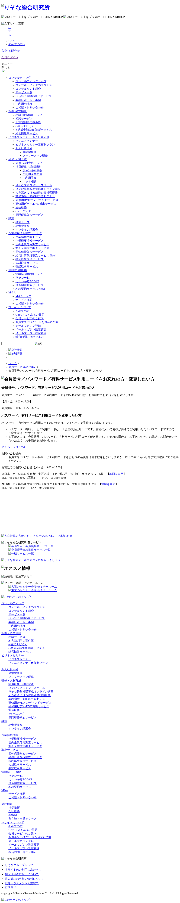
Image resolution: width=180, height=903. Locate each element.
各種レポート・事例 (28, 100)
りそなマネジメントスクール (33, 185)
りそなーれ (22, 277)
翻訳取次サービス (26, 266)
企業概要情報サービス (29, 240)
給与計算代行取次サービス (35, 255)
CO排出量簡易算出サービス (33, 96)
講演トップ (22, 222)
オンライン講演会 (26, 229)
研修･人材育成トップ (28, 163)
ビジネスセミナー (26, 140)
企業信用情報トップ (28, 236)
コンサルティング (19, 77)
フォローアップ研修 (35, 155)
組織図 (12, 815)
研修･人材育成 (17, 159)
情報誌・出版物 (11, 772)
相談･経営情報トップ (28, 114)
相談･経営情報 (17, 111)
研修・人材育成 (11, 680)
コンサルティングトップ (30, 81)
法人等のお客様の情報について (24, 878)
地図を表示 (116, 473)
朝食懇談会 (22, 225)
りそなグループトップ (19, 865)
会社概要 (14, 811)
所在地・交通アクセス (22, 818)
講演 (4, 721)
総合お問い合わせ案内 (29, 336)
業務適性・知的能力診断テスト (35, 196)
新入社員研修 (23, 148)
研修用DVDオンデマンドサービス (36, 199)
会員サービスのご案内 (29, 318)
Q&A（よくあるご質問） (31, 314)
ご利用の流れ (23, 103)
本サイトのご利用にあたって (23, 869)
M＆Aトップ (23, 296)
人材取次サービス (26, 262)
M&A (4, 790)
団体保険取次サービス (29, 251)
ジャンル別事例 (32, 170)
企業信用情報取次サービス (25, 233)
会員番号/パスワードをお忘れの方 (36, 322)
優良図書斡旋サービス (29, 285)
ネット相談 (29, 181)
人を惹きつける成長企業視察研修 (36, 192)
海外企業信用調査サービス (32, 248)
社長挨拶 (14, 807)
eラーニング (23, 211)
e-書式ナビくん (24, 126)
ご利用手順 (29, 177)
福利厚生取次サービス (29, 259)
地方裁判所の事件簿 (28, 122)
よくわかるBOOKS (27, 281)
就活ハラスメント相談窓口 (22, 883)
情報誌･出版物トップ (28, 273)
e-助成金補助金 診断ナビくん (33, 129)
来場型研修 (29, 151)
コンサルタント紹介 (28, 88)
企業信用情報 (9, 735)
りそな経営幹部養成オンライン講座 (37, 188)
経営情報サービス (26, 133)
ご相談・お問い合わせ (29, 107)
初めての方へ (16, 44)
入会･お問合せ (10, 50)
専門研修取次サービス (29, 214)
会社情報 (7, 803)
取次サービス (9, 749)
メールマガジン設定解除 (30, 333)
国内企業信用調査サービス (32, 244)
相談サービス (23, 118)
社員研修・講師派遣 (28, 166)
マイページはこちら (14, 446)
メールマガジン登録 (28, 325)
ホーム (12, 363)
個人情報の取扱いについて (22, 874)
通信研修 (21, 207)
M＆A (12, 292)
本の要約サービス (30, 288)
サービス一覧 (23, 92)
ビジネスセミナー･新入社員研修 (28, 137)
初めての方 (22, 310)
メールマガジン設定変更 (30, 329)
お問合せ (10, 887)
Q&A (11, 40)
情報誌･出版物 (17, 270)
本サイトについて (19, 307)
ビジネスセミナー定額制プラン (35, 144)
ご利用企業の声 (32, 174)
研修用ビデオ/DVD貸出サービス (35, 203)
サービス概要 (23, 299)
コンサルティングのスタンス (33, 84)
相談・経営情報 (11, 633)
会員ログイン (9, 57)
